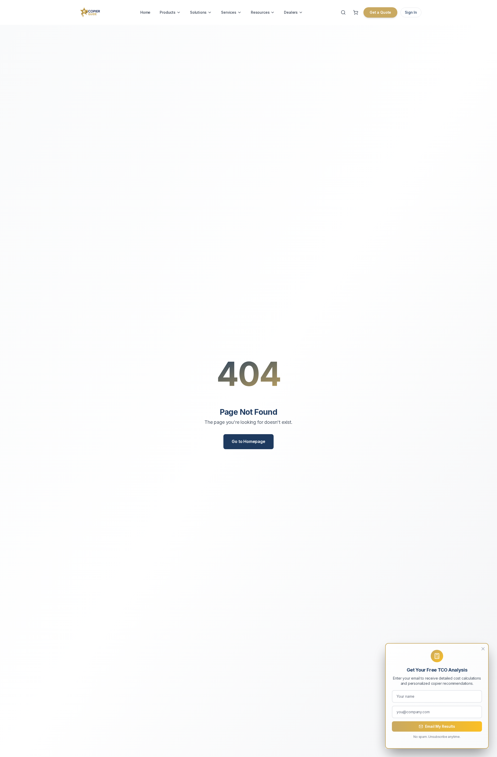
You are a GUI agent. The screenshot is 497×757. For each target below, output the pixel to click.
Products (168, 12)
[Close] (483, 648)
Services (228, 12)
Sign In (411, 12)
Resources (260, 12)
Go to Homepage (248, 441)
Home (145, 12)
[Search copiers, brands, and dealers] (343, 12)
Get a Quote (380, 12)
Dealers (291, 12)
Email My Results (440, 726)
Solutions (198, 12)
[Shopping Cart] (355, 12)
